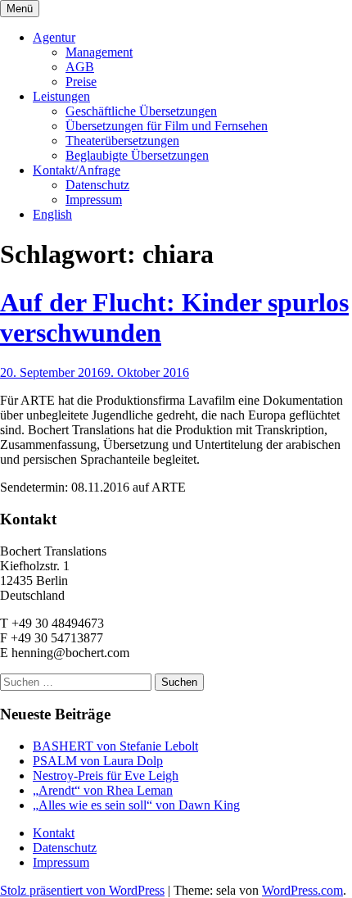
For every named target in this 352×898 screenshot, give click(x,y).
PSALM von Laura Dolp (98, 761)
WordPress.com (302, 890)
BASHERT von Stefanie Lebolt (115, 746)
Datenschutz (97, 185)
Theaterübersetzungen (122, 140)
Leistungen (61, 96)
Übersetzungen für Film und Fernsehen (166, 126)
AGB (79, 67)
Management (99, 52)
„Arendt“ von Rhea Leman (103, 790)
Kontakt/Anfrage (76, 170)
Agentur (54, 37)
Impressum (93, 199)
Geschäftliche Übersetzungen (141, 111)
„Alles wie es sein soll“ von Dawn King (136, 805)
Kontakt (53, 833)
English (52, 214)
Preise (81, 81)
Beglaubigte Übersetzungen (137, 155)
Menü (20, 8)
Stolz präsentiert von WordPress (82, 890)
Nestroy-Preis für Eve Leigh (105, 775)
